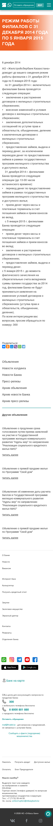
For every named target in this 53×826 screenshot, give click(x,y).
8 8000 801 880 (19, 709)
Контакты (6, 626)
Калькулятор (8, 585)
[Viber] (15, 346)
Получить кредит (22, 761)
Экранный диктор (10, 615)
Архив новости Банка (16, 394)
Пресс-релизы (11, 381)
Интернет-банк (9, 578)
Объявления (10, 361)
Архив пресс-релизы (15, 401)
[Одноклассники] (7, 346)
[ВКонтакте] (4, 346)
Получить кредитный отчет (14, 591)
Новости (6, 561)
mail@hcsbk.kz (9, 724)
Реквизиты (7, 632)
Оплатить (6, 769)
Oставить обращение (24, 5)
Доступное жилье (42, 761)
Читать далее (10, 454)
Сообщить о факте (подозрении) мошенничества (24, 735)
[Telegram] (23, 346)
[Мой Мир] (11, 346)
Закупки (5, 602)
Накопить (6, 761)
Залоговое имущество (12, 609)
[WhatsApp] (19, 346)
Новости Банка (12, 375)
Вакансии (6, 568)
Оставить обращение (13, 719)
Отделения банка (10, 639)
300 (11, 701)
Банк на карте (15, 680)
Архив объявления (14, 388)
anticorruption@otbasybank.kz (25, 800)
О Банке (6, 555)
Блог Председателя (24, 769)
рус (40, 5)
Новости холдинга (14, 368)
